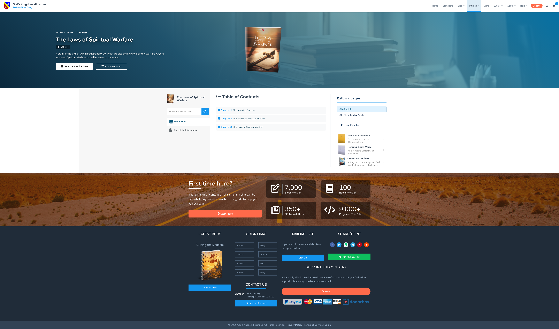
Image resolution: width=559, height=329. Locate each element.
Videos (240, 263)
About (510, 5)
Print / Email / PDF (350, 256)
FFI (261, 263)
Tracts (240, 254)
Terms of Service (313, 325)
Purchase (113, 66)
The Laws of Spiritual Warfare (242, 127)
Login (328, 325)
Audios (263, 254)
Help (522, 5)
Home (435, 5)
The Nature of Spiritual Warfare (243, 118)
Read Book (180, 121)
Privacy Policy (294, 325)
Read (76, 66)
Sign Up (303, 257)
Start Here (448, 5)
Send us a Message (256, 303)
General (64, 46)
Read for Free (210, 287)
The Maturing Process (238, 110)
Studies (473, 5)
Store (486, 5)
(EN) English (345, 109)
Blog (460, 5)
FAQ (262, 272)
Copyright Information (186, 130)
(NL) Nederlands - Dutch (351, 115)
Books (70, 32)
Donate (537, 5)
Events (497, 5)
